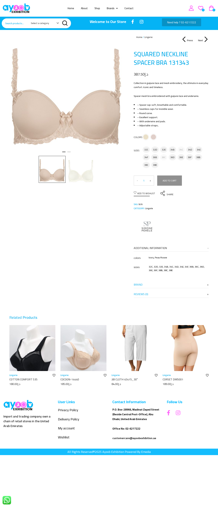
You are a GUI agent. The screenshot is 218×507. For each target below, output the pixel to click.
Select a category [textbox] (40, 23)
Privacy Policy (68, 410)
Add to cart (169, 180)
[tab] (171, 248)
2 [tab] (69, 153)
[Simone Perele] (146, 226)
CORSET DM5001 (173, 379)
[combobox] (43, 24)
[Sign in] (191, 8)
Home (71, 8)
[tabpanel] (66, 92)
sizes (136, 150)
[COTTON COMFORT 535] (32, 348)
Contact (129, 8)
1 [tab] (64, 153)
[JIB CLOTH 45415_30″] (135, 348)
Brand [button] (138, 284)
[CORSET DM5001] (186, 348)
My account (66, 428)
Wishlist (63, 437)
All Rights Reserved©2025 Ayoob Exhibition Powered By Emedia (109, 452)
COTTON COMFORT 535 (23, 379)
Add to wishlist (146, 193)
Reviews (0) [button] (141, 294)
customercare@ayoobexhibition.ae (134, 438)
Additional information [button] (150, 248)
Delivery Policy (68, 419)
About (84, 8)
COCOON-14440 (69, 379)
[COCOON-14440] (83, 348)
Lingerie (148, 37)
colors (138, 137)
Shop (97, 8)
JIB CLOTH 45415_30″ (125, 379)
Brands (110, 8)
